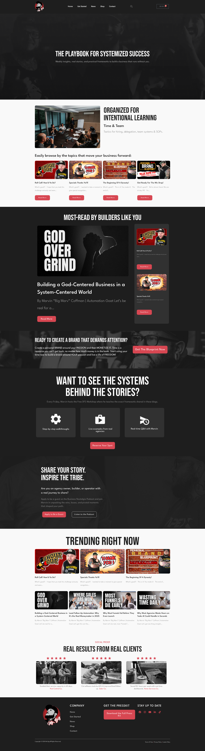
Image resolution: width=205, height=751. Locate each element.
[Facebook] (139, 712)
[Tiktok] (159, 712)
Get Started (81, 6)
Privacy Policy (158, 742)
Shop (102, 6)
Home (70, 6)
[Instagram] (144, 712)
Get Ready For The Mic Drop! (150, 183)
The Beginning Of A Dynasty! (116, 183)
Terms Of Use (149, 742)
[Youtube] (149, 712)
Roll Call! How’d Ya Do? (45, 183)
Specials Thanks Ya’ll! (78, 183)
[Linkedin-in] (154, 712)
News (93, 6)
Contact (112, 6)
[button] (131, 6)
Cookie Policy (166, 742)
